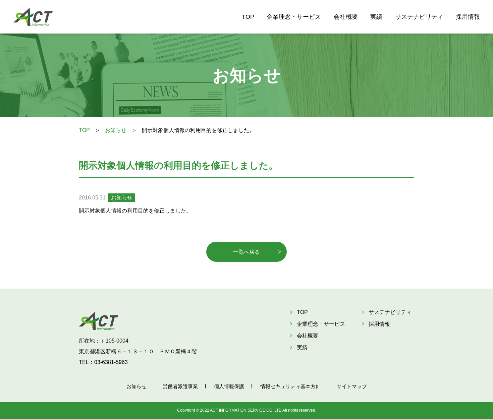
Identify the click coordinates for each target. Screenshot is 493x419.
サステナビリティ (419, 16)
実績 (376, 16)
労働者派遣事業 (180, 386)
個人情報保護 (229, 386)
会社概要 (346, 16)
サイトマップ (352, 386)
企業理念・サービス (294, 16)
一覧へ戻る (246, 252)
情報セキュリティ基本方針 (290, 386)
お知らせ (115, 130)
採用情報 (468, 16)
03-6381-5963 (111, 362)
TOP (248, 16)
